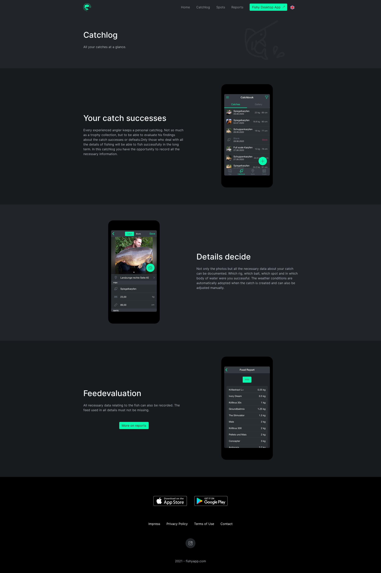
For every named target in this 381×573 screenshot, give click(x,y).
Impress (154, 524)
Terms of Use (204, 524)
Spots (220, 7)
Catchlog (203, 7)
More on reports (134, 425)
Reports (237, 7)
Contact (226, 524)
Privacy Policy (177, 524)
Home (185, 7)
